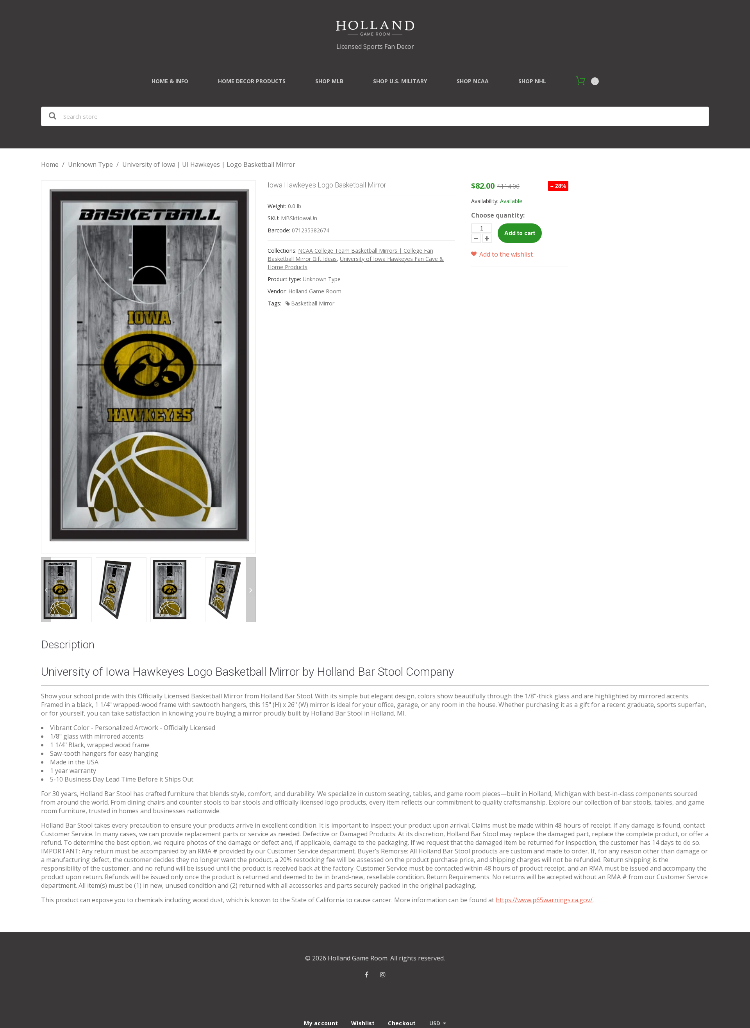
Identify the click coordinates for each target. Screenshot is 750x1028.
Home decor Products (252, 81)
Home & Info (170, 81)
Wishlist (363, 1023)
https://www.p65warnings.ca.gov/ (544, 900)
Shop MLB (329, 81)
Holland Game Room (314, 291)
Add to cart (519, 233)
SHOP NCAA (473, 81)
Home (50, 164)
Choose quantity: (498, 215)
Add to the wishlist (505, 254)
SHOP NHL (532, 81)
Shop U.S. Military (400, 81)
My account (321, 1023)
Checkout (402, 1023)
